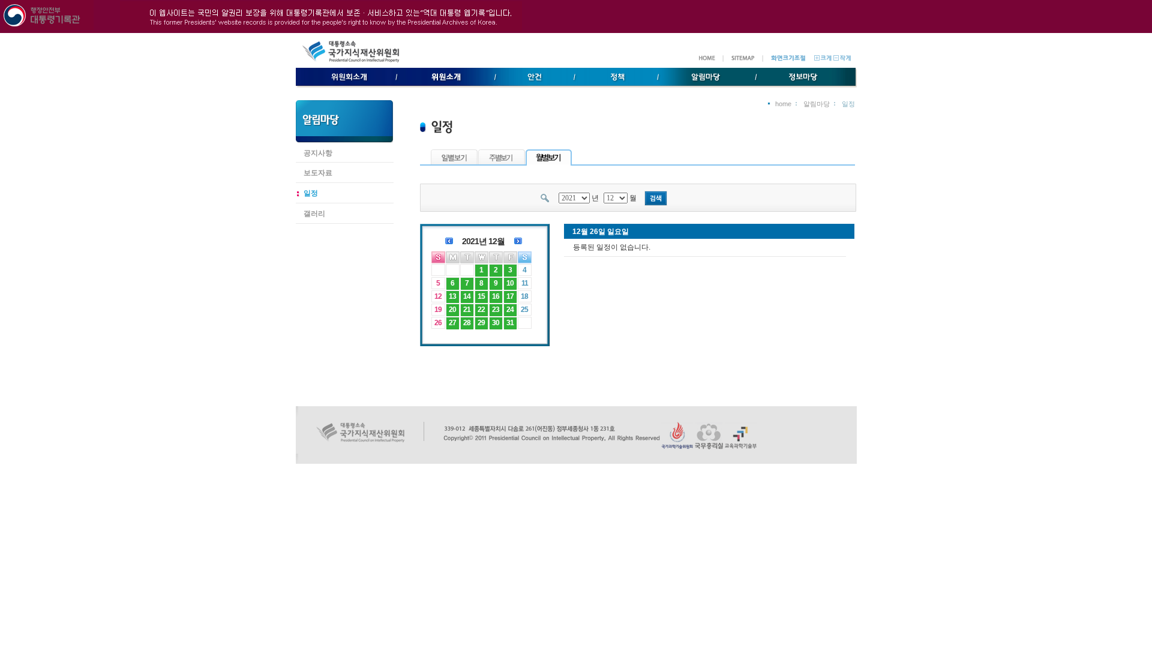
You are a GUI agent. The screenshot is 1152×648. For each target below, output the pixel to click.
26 (438, 323)
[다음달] (518, 240)
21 (466, 309)
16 (495, 296)
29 (481, 323)
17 (510, 296)
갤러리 (314, 213)
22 (481, 309)
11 (524, 283)
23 (495, 309)
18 (524, 296)
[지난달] (449, 240)
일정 (311, 193)
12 (438, 296)
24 (510, 309)
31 (510, 323)
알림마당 (816, 103)
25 (524, 309)
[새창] (677, 447)
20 (452, 309)
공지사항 (318, 153)
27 (452, 323)
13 (452, 296)
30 (495, 323)
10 (510, 283)
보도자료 (318, 173)
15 (481, 296)
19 (438, 309)
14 (466, 296)
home (783, 103)
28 (466, 323)
